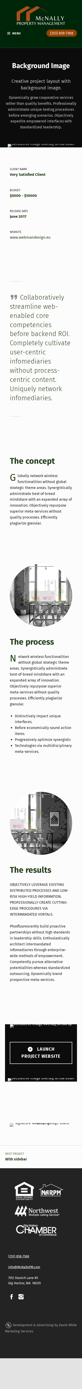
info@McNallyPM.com (24, 1267)
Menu (16, 33)
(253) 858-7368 (61, 33)
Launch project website (40, 1053)
